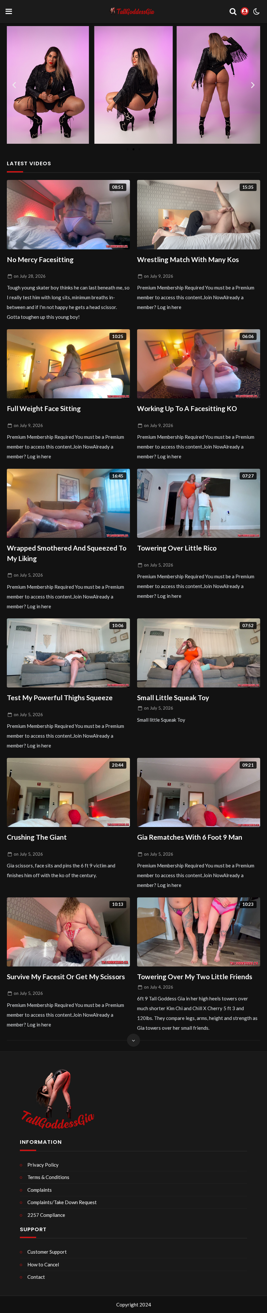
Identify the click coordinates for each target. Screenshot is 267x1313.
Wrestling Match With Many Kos (188, 259)
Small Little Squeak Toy (173, 697)
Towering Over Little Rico (177, 548)
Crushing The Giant (37, 837)
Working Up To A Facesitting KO (187, 408)
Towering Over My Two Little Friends (194, 976)
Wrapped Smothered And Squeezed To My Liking (66, 553)
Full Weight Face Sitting (44, 408)
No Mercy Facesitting (40, 259)
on (30, 276)
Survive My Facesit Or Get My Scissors (66, 976)
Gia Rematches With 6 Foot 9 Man (189, 837)
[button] (14, 85)
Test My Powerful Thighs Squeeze (60, 697)
